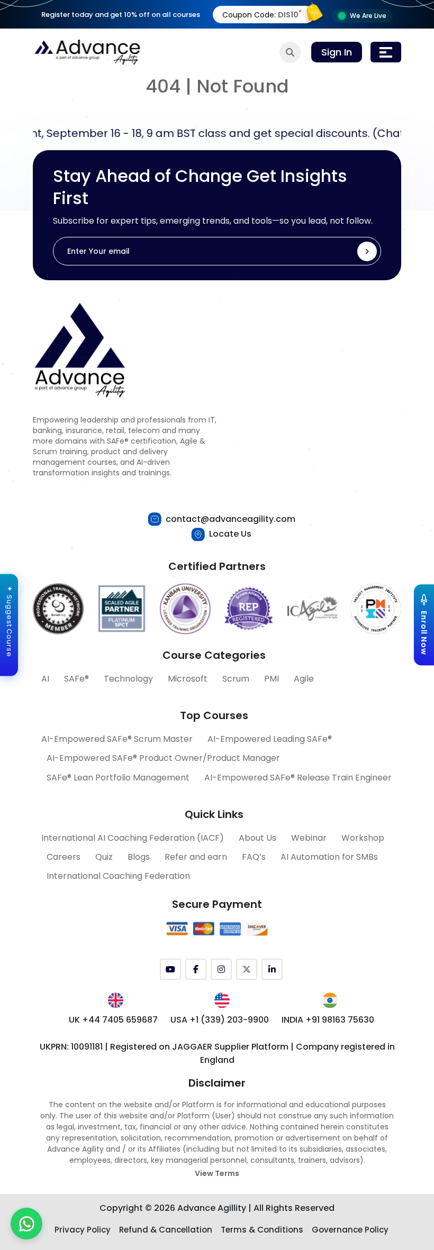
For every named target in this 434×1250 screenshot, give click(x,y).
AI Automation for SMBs (329, 857)
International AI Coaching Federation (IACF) (132, 838)
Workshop (362, 838)
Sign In (336, 52)
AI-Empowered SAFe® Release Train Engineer (298, 777)
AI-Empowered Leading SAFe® (269, 739)
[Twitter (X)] (246, 969)
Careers (63, 857)
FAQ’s (254, 857)
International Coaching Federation (118, 876)
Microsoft (187, 679)
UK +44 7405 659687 (113, 1020)
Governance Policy (350, 1229)
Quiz (104, 857)
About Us (257, 838)
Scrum (235, 679)
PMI (271, 679)
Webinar (309, 838)
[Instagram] (221, 969)
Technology (128, 679)
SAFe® (76, 679)
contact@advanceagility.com (230, 519)
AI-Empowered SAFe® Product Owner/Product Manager (163, 758)
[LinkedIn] (272, 969)
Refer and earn (196, 857)
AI (45, 679)
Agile (304, 679)
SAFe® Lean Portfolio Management (118, 777)
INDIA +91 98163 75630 (328, 1020)
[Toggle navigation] (385, 52)
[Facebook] (195, 969)
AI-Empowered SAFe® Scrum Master (117, 739)
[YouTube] (170, 969)
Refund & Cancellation (165, 1229)
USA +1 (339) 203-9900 (219, 1020)
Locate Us (230, 534)
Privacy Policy (83, 1229)
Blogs (139, 857)
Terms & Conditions (262, 1229)
